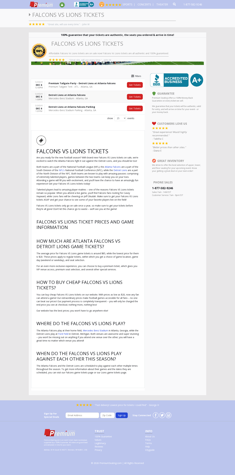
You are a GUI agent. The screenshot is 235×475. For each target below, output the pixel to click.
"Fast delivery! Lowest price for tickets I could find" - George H (127, 405)
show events (120, 118)
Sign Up (122, 415)
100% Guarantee (103, 436)
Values (98, 439)
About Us (150, 436)
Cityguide (150, 449)
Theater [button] (162, 4)
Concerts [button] (145, 4)
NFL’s (62, 170)
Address (47, 450)
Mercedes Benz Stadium (95, 330)
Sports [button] (128, 4)
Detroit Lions (120, 170)
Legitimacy (100, 443)
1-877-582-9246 (193, 4)
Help (147, 446)
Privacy (98, 449)
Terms (148, 443)
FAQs (148, 439)
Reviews (99, 446)
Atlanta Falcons (113, 166)
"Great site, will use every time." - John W (68, 24)
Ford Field (63, 333)
